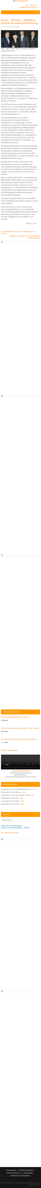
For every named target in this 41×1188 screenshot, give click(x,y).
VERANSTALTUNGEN (26, 1170)
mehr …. (34, 789)
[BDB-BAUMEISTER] (20, 1)
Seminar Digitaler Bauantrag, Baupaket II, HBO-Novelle (20, 728)
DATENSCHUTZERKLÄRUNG (20, 1176)
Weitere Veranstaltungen (9, 750)
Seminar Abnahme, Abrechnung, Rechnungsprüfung (18, 739)
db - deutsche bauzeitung (10, 833)
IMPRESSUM (27, 1173)
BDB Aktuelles (11, 1170)
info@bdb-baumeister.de (27, 7)
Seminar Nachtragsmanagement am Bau (15, 717)
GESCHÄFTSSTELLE (14, 1173)
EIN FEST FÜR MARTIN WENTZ (20, 771)
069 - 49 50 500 (30, 5)
